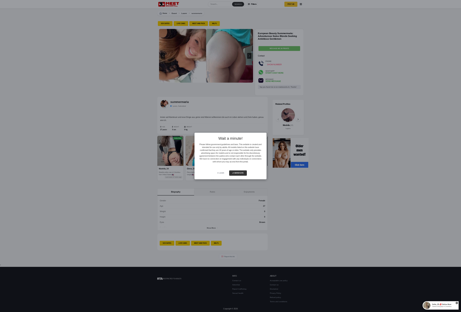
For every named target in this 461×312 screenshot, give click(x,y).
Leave (221, 173)
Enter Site (239, 173)
